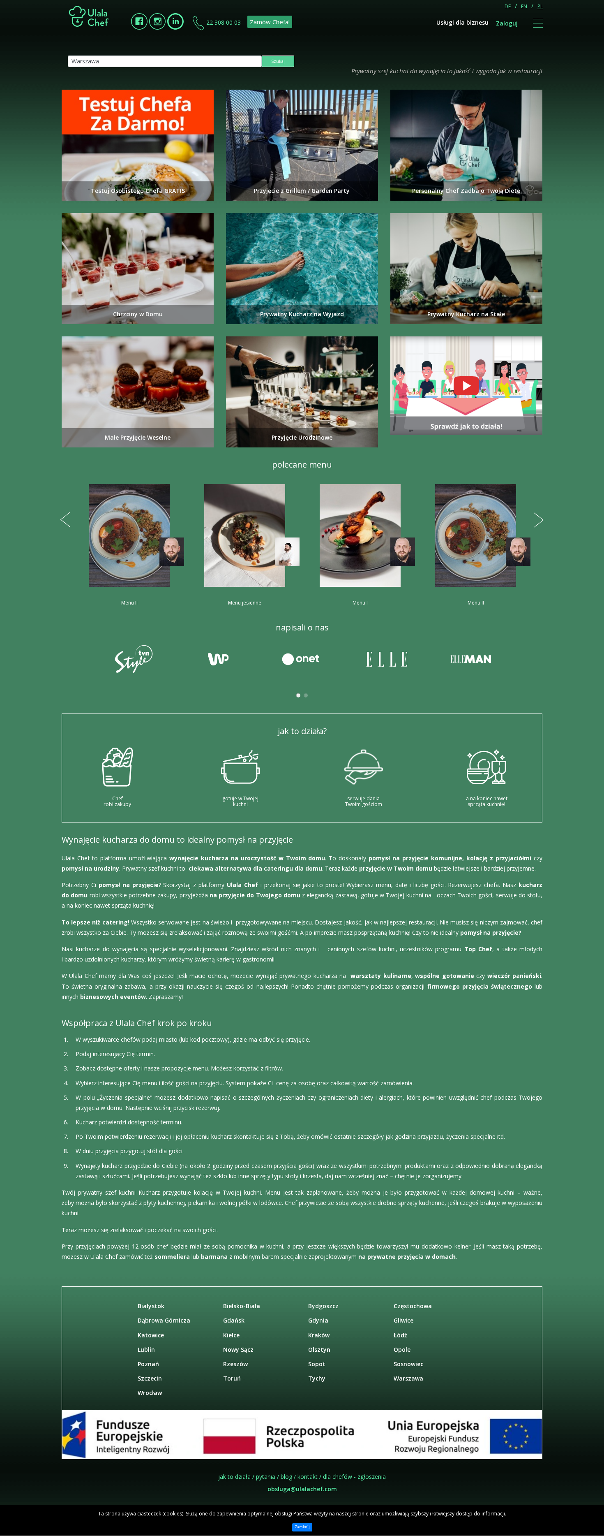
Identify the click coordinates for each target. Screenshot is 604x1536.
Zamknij (302, 1526)
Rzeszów (235, 1364)
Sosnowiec (408, 1364)
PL (540, 6)
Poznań (148, 1364)
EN (524, 6)
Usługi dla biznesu (462, 22)
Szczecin (150, 1378)
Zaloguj (507, 23)
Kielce (231, 1335)
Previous (65, 520)
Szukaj (278, 61)
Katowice (151, 1335)
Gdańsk (233, 1320)
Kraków (319, 1335)
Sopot (316, 1364)
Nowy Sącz (238, 1349)
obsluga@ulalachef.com (302, 1489)
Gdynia (318, 1320)
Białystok (151, 1306)
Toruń (232, 1378)
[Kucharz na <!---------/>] (466, 385)
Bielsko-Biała (241, 1306)
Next (539, 520)
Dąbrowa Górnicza (164, 1320)
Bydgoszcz (323, 1306)
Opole (402, 1349)
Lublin (146, 1349)
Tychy (316, 1378)
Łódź (400, 1335)
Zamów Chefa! (270, 22)
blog (286, 1476)
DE (508, 6)
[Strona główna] (89, 16)
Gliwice (403, 1320)
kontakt (307, 1476)
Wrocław (150, 1393)
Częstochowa (413, 1306)
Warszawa (408, 1378)
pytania (265, 1476)
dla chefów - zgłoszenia (354, 1476)
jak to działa (234, 1476)
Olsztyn (319, 1349)
